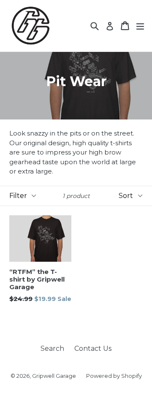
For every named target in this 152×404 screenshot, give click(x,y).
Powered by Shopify (114, 375)
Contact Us (92, 348)
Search (52, 348)
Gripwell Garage (54, 375)
